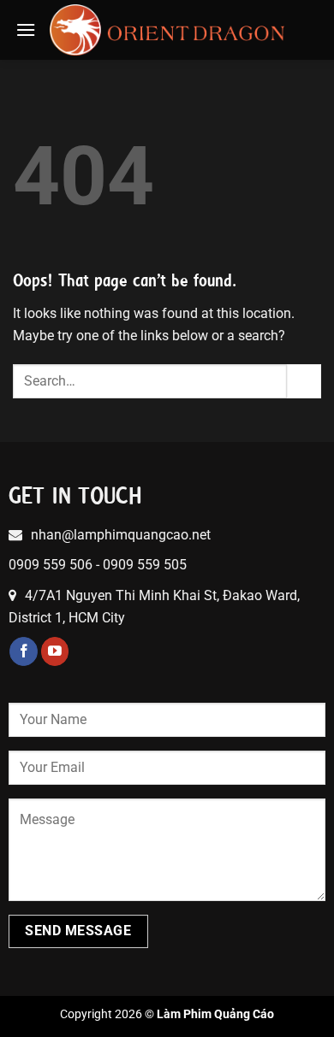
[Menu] (25, 29)
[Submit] (304, 381)
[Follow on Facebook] (23, 651)
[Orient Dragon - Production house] (167, 30)
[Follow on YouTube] (55, 651)
